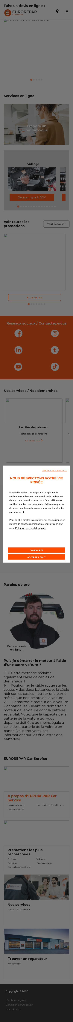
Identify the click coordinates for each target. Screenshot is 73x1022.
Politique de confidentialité (31, 527)
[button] (54, 469)
